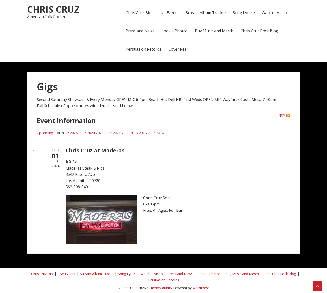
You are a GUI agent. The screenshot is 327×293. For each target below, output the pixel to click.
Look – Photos (175, 31)
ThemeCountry (160, 288)
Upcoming (45, 132)
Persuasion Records (143, 49)
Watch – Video (274, 12)
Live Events (168, 12)
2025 (82, 132)
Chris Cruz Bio (138, 12)
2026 (74, 132)
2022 (108, 132)
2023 (99, 132)
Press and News (140, 31)
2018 (143, 132)
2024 (91, 132)
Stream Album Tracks (205, 12)
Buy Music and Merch (214, 31)
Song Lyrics (243, 12)
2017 (151, 132)
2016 (160, 132)
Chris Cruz (53, 9)
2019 (134, 132)
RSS (282, 115)
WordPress (200, 288)
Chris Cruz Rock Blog (259, 31)
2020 (125, 132)
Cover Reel (178, 49)
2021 (117, 132)
